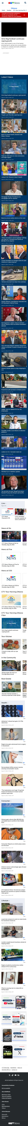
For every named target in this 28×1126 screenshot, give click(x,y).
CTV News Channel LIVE (6, 517)
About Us (19, 1067)
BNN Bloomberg (6, 1106)
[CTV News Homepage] (14, 3)
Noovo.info (4, 1114)
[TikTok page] (12, 1075)
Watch (3, 10)
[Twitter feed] (9, 1075)
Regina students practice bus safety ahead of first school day (12, 965)
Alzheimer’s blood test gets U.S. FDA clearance (12, 722)
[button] (14, 88)
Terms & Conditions (6, 1096)
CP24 (3, 1104)
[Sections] (2, 2)
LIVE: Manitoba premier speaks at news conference (20, 518)
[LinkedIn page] (18, 1075)
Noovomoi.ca (5, 1116)
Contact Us (14, 1069)
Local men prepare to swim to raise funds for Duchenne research (13, 919)
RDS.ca (3, 1118)
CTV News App (5, 1067)
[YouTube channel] (15, 1075)
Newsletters (13, 1067)
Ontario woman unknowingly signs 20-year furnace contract (13, 867)
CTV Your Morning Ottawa (20, 10)
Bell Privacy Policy (6, 1094)
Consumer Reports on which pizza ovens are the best (13, 844)
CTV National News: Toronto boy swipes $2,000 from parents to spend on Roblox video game (13, 891)
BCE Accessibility (6, 1088)
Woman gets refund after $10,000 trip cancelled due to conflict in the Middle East (12, 821)
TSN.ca (3, 1108)
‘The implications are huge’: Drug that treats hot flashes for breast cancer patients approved (12, 791)
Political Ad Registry (6, 1098)
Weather (9, 10)
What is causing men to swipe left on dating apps (12, 988)
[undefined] (11, 538)
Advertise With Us (6, 1069)
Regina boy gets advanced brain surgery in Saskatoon (13, 745)
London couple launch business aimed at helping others (13, 942)
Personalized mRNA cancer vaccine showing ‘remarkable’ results (12, 768)
